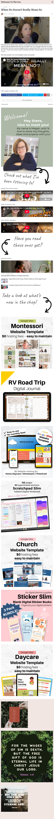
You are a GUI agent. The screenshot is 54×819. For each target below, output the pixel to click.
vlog (17, 90)
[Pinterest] (45, 95)
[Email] (48, 95)
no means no (12, 90)
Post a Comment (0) (27, 100)
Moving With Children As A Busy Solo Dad (14, 275)
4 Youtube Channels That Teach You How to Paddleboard (24, 285)
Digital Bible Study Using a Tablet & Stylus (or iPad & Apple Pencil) (27, 279)
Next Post (50, 104)
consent (6, 90)
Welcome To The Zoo (11, 2)
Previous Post (5, 104)
